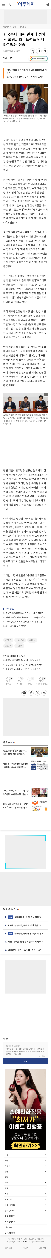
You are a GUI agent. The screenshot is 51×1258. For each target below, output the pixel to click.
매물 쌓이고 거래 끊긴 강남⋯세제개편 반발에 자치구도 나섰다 (24, 668)
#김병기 (19, 645)
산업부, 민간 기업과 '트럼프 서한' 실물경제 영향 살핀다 (25, 621)
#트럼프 (8, 640)
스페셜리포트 (10, 1221)
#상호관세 (20, 640)
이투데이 (6, 27)
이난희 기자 (8, 57)
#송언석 (8, 645)
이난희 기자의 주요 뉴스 (14, 656)
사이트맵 (42, 1248)
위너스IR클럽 (10, 1232)
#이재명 (32, 640)
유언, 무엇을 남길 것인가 (16, 626)
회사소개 (8, 1248)
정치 (14, 27)
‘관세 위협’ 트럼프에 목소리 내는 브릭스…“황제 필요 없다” (25, 617)
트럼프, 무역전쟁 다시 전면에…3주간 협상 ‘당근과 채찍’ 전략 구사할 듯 (25, 613)
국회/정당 (22, 27)
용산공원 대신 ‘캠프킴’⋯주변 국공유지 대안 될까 (24, 664)
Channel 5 (9, 1227)
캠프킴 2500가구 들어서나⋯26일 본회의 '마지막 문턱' (24, 660)
